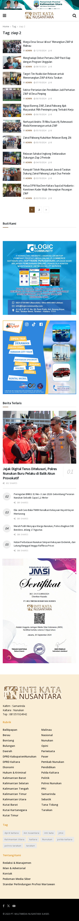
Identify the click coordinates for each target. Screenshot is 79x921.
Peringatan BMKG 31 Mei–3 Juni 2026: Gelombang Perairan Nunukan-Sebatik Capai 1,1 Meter (44, 495)
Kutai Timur (10, 815)
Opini (44, 746)
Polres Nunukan (51, 783)
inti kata (49, 832)
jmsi (61, 832)
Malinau (46, 729)
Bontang (8, 740)
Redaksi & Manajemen (17, 863)
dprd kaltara (12, 832)
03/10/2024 (40, 178)
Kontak (7, 873)
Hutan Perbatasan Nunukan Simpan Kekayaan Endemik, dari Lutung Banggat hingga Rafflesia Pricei (45, 543)
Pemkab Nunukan (52, 762)
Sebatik (46, 799)
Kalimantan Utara (14, 799)
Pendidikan (48, 767)
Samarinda (48, 794)
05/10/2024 (40, 130)
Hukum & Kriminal (14, 772)
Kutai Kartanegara (15, 810)
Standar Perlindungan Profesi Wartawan (29, 884)
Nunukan (47, 740)
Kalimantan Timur (15, 794)
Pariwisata (48, 751)
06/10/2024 (40, 98)
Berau (6, 735)
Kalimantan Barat (14, 778)
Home (6, 26)
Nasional (47, 735)
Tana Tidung (49, 804)
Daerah (7, 751)
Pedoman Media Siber (17, 879)
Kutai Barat (10, 804)
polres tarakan (13, 845)
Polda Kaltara (50, 772)
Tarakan (46, 810)
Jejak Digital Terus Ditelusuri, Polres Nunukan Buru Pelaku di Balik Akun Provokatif (30, 473)
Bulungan (9, 746)
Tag (14, 26)
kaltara (33, 839)
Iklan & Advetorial (14, 868)
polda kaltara (64, 839)
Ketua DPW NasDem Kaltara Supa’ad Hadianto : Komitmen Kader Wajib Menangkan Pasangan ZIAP (48, 189)
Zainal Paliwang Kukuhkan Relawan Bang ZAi (47, 137)
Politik (45, 778)
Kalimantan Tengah (16, 788)
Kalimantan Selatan (16, 783)
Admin (29, 50)
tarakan (30, 845)
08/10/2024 (40, 66)
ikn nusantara (31, 832)
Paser (44, 756)
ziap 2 (22, 26)
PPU (43, 788)
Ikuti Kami (9, 223)
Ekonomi (8, 767)
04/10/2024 (40, 162)
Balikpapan (10, 729)
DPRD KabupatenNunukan (19, 756)
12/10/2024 (40, 50)
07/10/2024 (40, 82)
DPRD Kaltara (11, 762)
